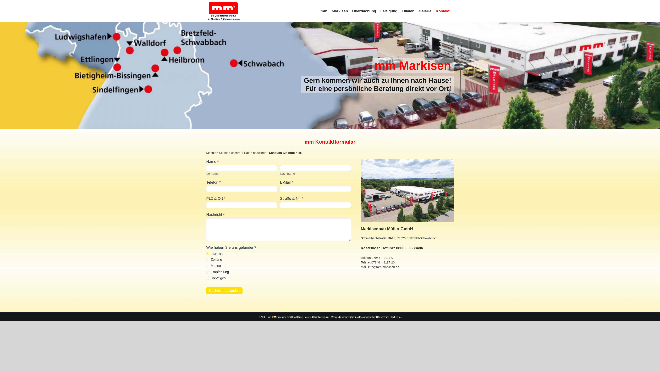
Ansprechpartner (368, 317)
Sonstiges (218, 278)
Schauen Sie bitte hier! (285, 153)
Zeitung (216, 259)
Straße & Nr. (291, 198)
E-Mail (286, 182)
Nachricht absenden (224, 291)
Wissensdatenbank (340, 317)
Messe (215, 266)
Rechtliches (396, 317)
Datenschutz (383, 317)
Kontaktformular (321, 317)
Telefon (213, 182)
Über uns (354, 317)
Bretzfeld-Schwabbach (421, 238)
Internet (216, 253)
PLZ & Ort (216, 198)
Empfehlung (219, 272)
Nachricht (215, 214)
